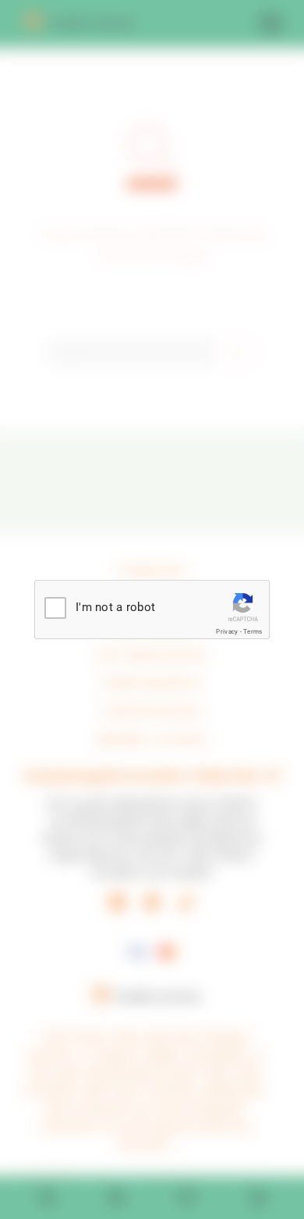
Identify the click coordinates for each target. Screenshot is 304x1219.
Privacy (227, 631)
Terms (252, 631)
